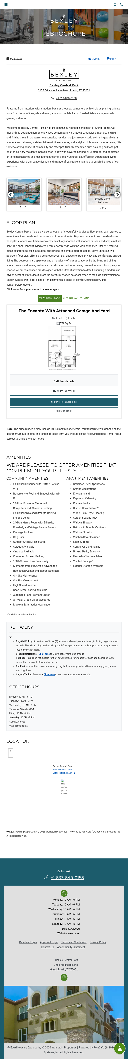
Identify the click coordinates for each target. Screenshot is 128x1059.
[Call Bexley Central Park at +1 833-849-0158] (122, 4)
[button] (116, 4)
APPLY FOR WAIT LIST (84, 402)
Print (114, 58)
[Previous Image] (10, 194)
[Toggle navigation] (6, 4)
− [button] (10, 755)
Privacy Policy (98, 942)
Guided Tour (87, 411)
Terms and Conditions (73, 942)
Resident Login (28, 942)
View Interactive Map (76, 298)
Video (87, 391)
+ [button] (10, 751)
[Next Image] (117, 194)
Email (97, 58)
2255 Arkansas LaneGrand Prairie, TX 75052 (64, 771)
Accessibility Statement (71, 947)
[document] (64, 787)
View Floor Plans (49, 298)
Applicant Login (49, 942)
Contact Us (47, 947)
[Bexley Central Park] (64, 786)
